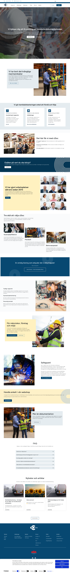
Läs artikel (7, 509)
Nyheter (39, 5)
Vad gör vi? (13, 5)
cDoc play (27, 537)
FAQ (36, 540)
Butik (5, 539)
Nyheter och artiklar (28, 536)
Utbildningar (19, 5)
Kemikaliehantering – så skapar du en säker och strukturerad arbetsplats (13, 501)
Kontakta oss (58, 536)
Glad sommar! (30, 500)
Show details (49, 571)
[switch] (27, 571)
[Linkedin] (35, 558)
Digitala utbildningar (18, 537)
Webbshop (25, 5)
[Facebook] (32, 558)
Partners (37, 545)
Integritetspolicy (49, 540)
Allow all (62, 561)
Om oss (35, 5)
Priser (31, 5)
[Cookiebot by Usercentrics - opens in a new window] (6, 571)
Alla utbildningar (17, 536)
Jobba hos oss (38, 542)
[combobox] (60, 1)
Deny (62, 566)
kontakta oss (50, 446)
